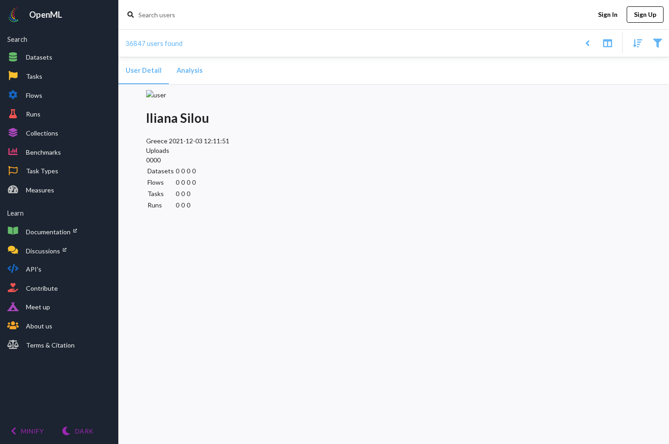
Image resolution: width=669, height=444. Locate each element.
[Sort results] (635, 42)
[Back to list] (587, 42)
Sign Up (645, 14)
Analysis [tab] (190, 70)
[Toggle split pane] (607, 42)
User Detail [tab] (144, 70)
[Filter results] (657, 42)
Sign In (608, 14)
